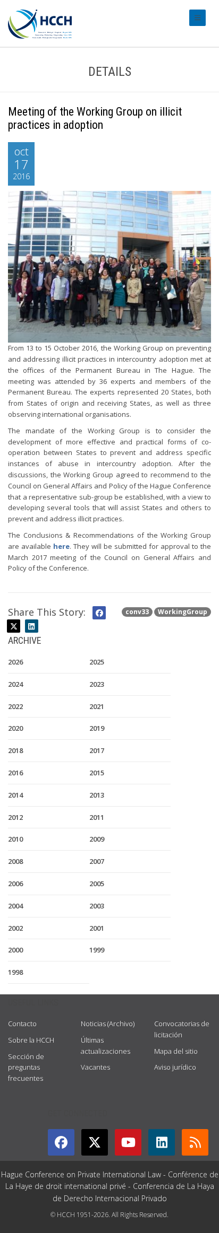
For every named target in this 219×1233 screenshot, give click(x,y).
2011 (96, 817)
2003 (96, 906)
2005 (96, 883)
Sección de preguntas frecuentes (26, 1067)
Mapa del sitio (176, 1051)
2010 (15, 839)
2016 (15, 772)
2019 (96, 728)
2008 (15, 861)
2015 (96, 772)
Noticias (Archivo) (107, 1023)
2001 (96, 928)
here (61, 546)
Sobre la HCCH (31, 1040)
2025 (96, 662)
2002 (15, 928)
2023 (96, 684)
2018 (15, 750)
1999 (96, 950)
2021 (96, 706)
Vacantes (95, 1067)
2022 (15, 706)
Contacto (22, 1023)
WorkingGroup (182, 611)
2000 (15, 950)
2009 (96, 839)
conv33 (137, 611)
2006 (15, 883)
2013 (96, 795)
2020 (15, 728)
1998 (15, 972)
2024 (15, 684)
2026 (15, 662)
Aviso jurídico (175, 1067)
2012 (15, 817)
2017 (96, 750)
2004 (15, 906)
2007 (96, 861)
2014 (15, 795)
